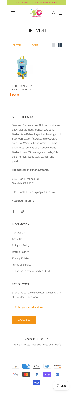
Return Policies (20, 252)
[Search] (53, 12)
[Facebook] (13, 210)
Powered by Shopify (49, 344)
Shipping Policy (20, 245)
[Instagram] (22, 210)
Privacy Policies (21, 258)
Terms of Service (21, 264)
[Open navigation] (13, 12)
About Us (17, 239)
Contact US (18, 232)
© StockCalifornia (36, 339)
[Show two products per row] (60, 45)
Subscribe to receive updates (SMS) (32, 271)
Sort (35, 45)
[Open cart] (60, 13)
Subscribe (24, 319)
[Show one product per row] (53, 45)
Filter (17, 45)
